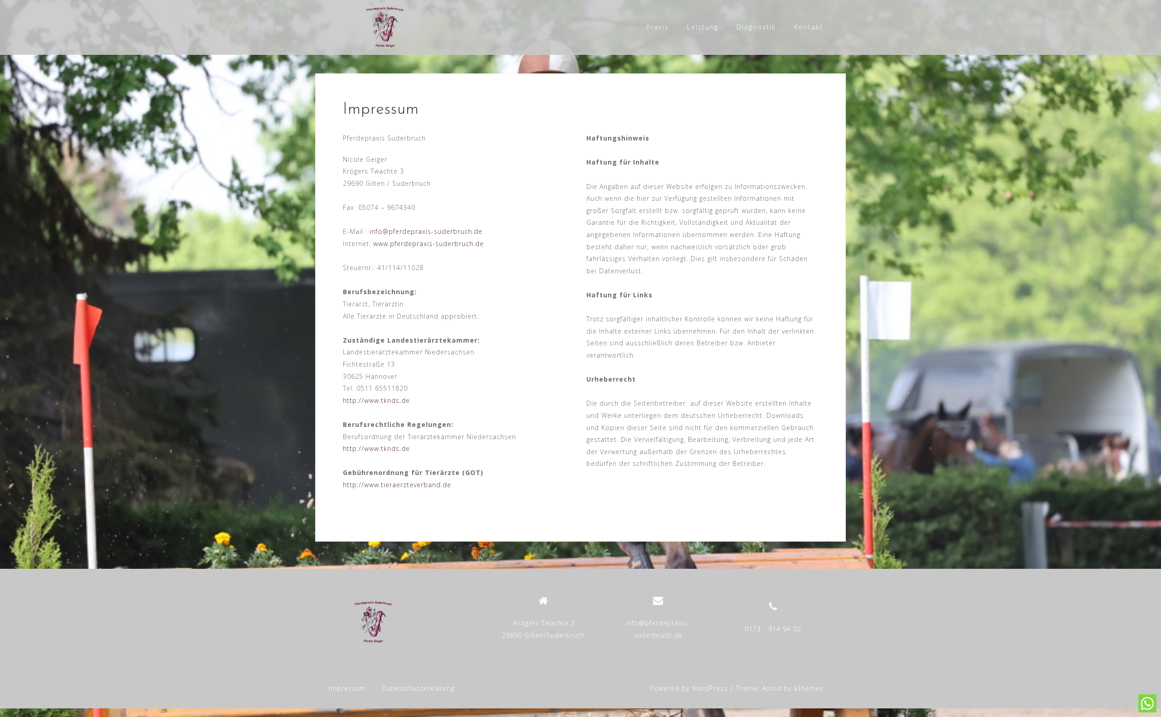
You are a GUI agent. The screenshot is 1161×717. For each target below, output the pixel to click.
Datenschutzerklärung (418, 688)
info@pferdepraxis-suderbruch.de (426, 231)
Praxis (657, 27)
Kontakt (808, 27)
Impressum (347, 688)
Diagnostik (756, 27)
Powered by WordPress (688, 688)
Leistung (702, 27)
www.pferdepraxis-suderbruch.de (428, 243)
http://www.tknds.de (376, 400)
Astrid (771, 688)
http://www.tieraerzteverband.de (397, 484)
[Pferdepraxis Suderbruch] (396, 622)
